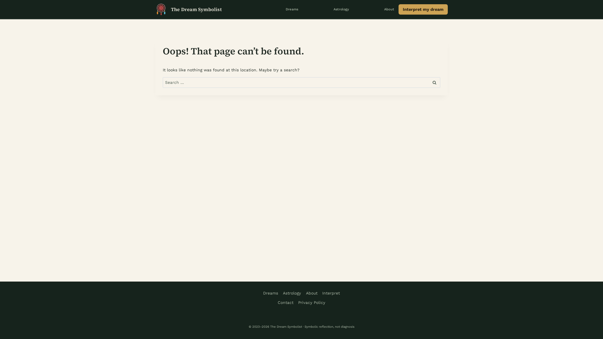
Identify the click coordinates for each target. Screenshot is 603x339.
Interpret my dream (423, 9)
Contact (285, 302)
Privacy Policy (311, 302)
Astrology (341, 9)
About (389, 9)
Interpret (331, 293)
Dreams (292, 9)
